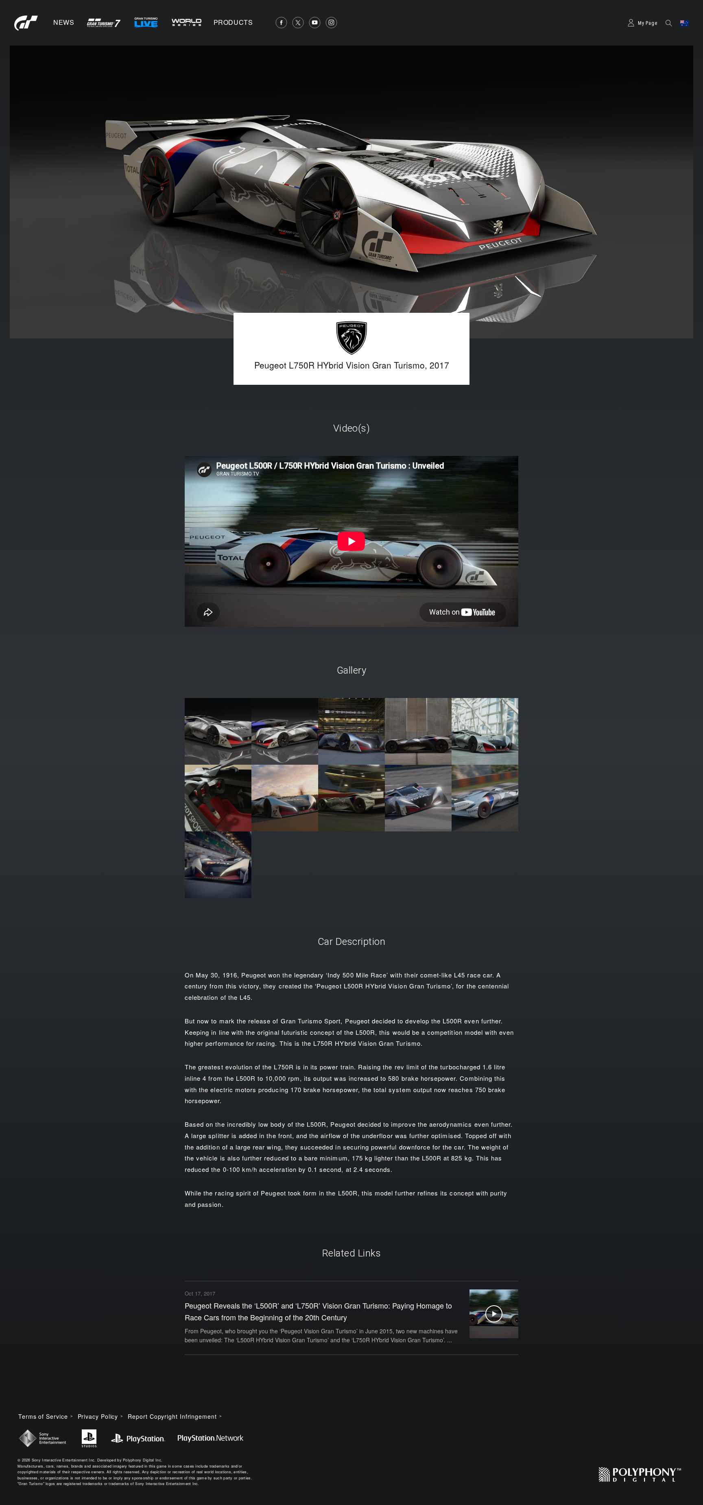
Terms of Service (43, 1416)
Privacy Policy (98, 1416)
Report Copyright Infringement (172, 1416)
